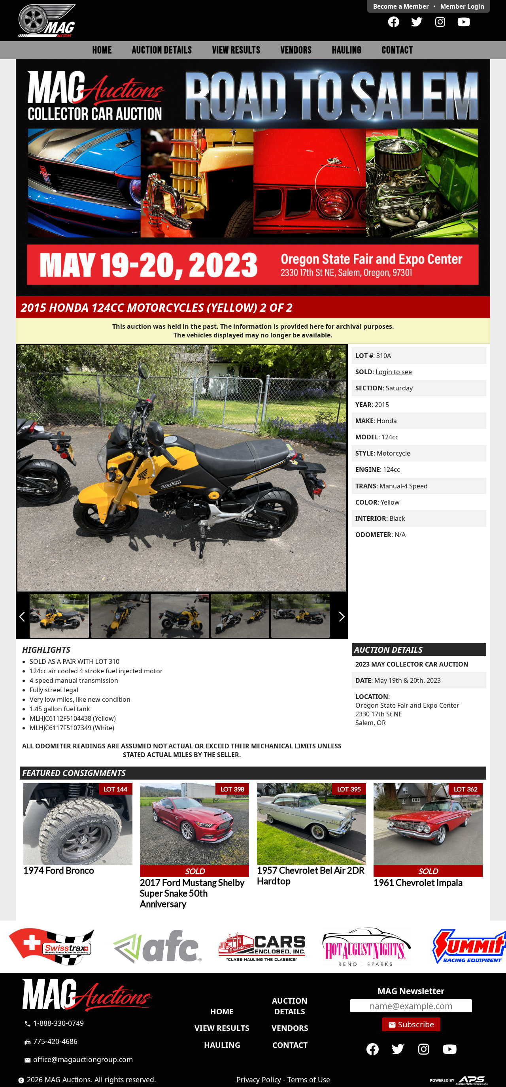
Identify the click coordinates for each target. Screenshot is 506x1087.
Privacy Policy (258, 1079)
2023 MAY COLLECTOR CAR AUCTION (411, 664)
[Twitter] (417, 22)
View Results (236, 50)
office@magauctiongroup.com (78, 1059)
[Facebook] (393, 22)
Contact (397, 50)
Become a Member (401, 6)
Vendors (296, 50)
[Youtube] (463, 22)
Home (102, 50)
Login (462, 6)
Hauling (347, 50)
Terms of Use (308, 1079)
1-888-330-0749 (54, 1023)
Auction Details (162, 50)
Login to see (394, 371)
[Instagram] (440, 22)
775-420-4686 (50, 1041)
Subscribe (411, 1024)
